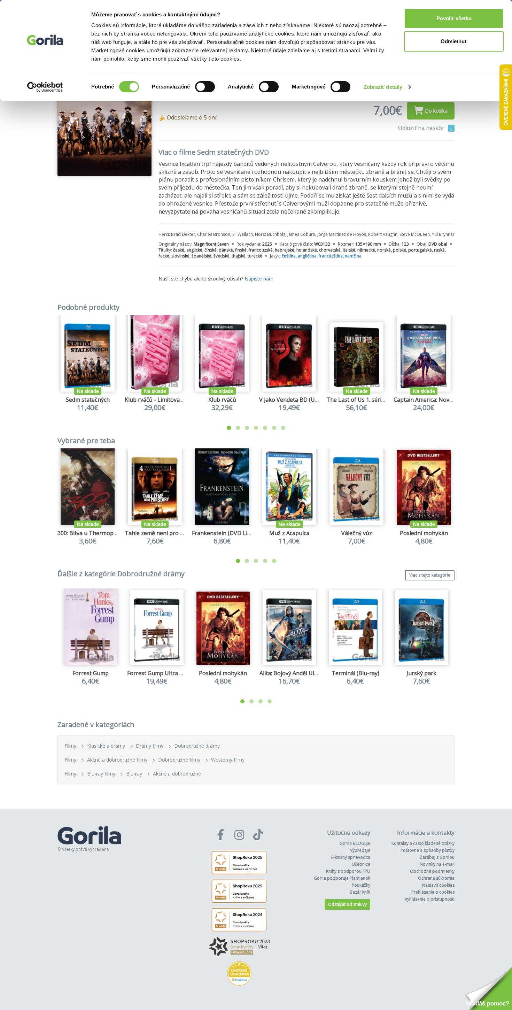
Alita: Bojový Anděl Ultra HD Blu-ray (305, 673)
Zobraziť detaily (383, 87)
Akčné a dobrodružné (177, 773)
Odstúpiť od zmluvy (347, 904)
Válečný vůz (356, 533)
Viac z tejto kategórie (429, 575)
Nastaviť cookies (438, 885)
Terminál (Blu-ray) (355, 673)
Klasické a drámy (106, 745)
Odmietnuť (454, 41)
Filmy (70, 745)
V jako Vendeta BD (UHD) (292, 399)
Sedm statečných (88, 399)
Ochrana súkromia (436, 878)
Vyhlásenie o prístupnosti (430, 899)
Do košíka (436, 110)
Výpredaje (360, 850)
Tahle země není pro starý (159, 533)
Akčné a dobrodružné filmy (117, 759)
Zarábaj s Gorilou (437, 857)
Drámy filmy (149, 745)
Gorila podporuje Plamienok (342, 878)
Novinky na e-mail (437, 864)
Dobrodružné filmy (179, 759)
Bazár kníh (360, 892)
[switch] (205, 86)
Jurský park (421, 673)
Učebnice (361, 864)
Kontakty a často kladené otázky (423, 843)
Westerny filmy (228, 759)
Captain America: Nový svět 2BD (435, 399)
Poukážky (361, 885)
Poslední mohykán (424, 533)
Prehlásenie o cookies (433, 892)
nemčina (353, 256)
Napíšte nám (259, 278)
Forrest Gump (90, 673)
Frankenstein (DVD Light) (225, 533)
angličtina (307, 256)
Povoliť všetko (454, 18)
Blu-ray (134, 773)
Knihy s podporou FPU (348, 871)
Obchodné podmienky (432, 871)
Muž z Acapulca (289, 533)
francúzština (331, 256)
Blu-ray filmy (101, 773)
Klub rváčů (222, 399)
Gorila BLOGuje (355, 843)
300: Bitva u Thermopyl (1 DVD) (98, 533)
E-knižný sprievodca (350, 857)
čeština (289, 256)
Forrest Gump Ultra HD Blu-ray (167, 673)
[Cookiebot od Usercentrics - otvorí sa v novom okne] (45, 87)
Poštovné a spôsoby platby (428, 850)
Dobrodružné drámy (197, 745)
